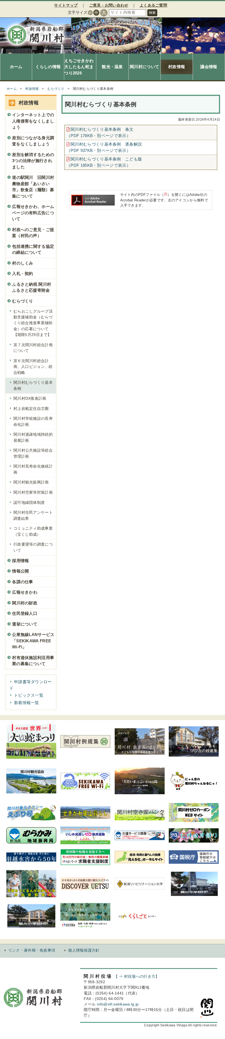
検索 (152, 13)
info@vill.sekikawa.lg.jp (118, 1004)
